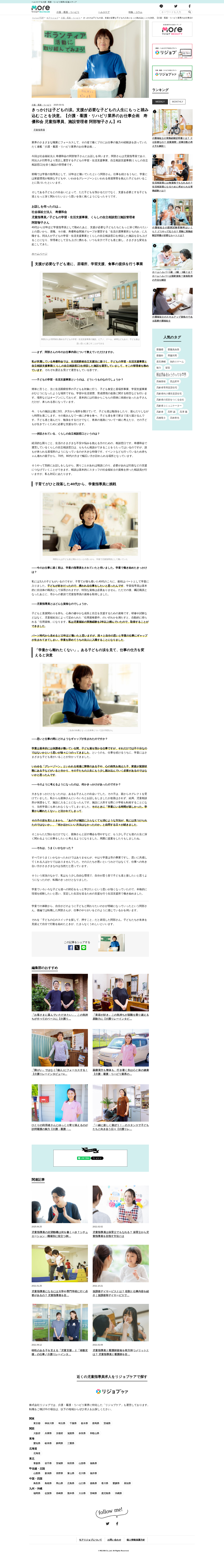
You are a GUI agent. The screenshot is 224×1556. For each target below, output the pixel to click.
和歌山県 (94, 1433)
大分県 (82, 1493)
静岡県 (59, 1443)
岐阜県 (48, 1443)
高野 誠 (171, 411)
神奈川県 (49, 1423)
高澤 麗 (183, 411)
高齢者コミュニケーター (169, 405)
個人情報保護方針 (136, 1539)
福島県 (93, 1463)
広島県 (70, 1483)
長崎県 (59, 1493)
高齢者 (159, 411)
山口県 (82, 1483)
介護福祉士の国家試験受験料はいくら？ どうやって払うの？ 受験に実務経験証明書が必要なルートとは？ (172, 231)
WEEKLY (160, 101)
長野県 (59, 1473)
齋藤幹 (159, 355)
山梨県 (36, 1473)
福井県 (93, 1473)
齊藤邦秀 (172, 355)
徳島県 (93, 1483)
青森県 (36, 1463)
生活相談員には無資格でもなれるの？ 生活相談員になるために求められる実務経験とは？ (172, 186)
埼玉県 (61, 1423)
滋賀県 (70, 1433)
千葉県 (73, 1423)
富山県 (70, 1473)
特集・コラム (135, 12)
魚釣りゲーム (177, 361)
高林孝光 (174, 417)
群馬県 (95, 1423)
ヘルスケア (104, 12)
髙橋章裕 (161, 381)
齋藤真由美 (173, 349)
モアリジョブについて (90, 1539)
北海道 (36, 1453)
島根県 (48, 1483)
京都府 (59, 1433)
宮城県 (59, 1463)
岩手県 (48, 1463)
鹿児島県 (106, 1493)
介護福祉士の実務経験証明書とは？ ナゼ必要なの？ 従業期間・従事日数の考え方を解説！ (172, 142)
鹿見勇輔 (161, 361)
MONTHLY (177, 101)
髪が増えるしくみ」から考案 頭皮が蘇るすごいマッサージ (171, 374)
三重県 (70, 1443)
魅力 (158, 367)
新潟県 (48, 1473)
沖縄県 (118, 1493)
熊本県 (70, 1493)
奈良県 (82, 1433)
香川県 (104, 1483)
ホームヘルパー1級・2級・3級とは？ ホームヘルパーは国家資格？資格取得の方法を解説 (172, 276)
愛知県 (36, 1443)
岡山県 (59, 1483)
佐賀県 (48, 1493)
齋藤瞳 (159, 349)
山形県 (82, 1463)
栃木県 (84, 1423)
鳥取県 (36, 1483)
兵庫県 (48, 1433)
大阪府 (36, 1433)
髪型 (167, 367)
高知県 (127, 1483)
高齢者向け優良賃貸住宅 (169, 393)
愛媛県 (116, 1483)
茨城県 (107, 1423)
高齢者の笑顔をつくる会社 (170, 399)
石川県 (82, 1473)
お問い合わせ (114, 1539)
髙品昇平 (174, 381)
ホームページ (39, 253)
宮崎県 (93, 1493)
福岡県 (36, 1493)
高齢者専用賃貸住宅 (166, 387)
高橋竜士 (161, 417)
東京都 (36, 1423)
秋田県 (70, 1463)
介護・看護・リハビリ (67, 12)
